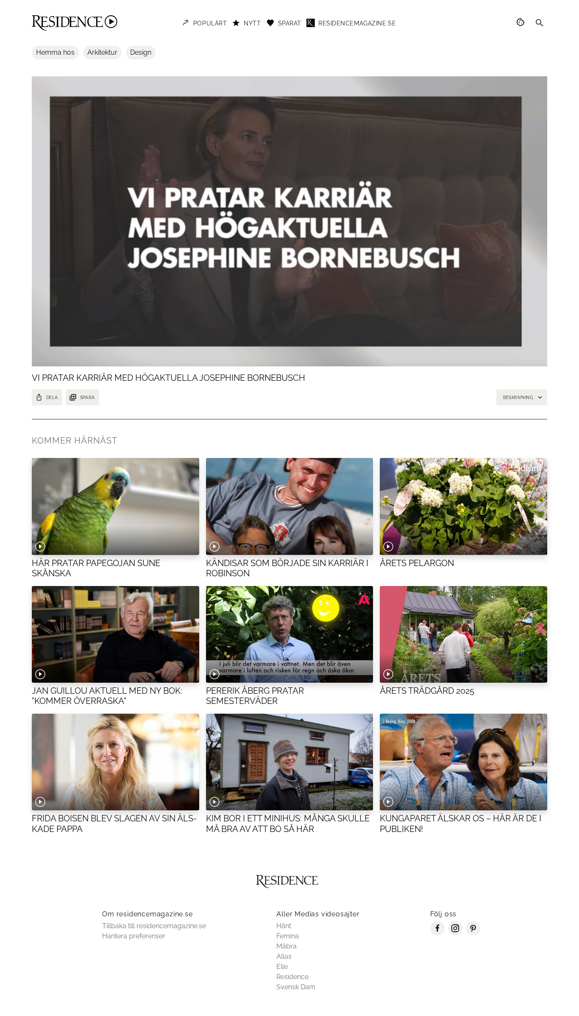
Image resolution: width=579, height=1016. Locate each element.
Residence (292, 977)
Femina (287, 936)
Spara (87, 397)
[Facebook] (437, 933)
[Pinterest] (473, 933)
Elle (282, 967)
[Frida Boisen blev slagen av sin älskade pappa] (115, 762)
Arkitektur (102, 52)
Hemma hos (55, 52)
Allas (284, 956)
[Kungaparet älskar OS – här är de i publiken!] (463, 762)
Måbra (286, 946)
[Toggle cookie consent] (522, 23)
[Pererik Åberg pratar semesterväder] (289, 634)
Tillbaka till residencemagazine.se (154, 926)
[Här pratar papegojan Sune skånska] (115, 506)
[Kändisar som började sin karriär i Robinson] (289, 506)
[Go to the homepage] (74, 23)
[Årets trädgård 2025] (463, 634)
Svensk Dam (295, 987)
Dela (52, 397)
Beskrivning (518, 397)
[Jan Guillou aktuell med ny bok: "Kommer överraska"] (115, 634)
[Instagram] (455, 933)
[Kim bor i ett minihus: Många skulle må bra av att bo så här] (289, 762)
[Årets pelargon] (463, 506)
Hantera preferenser (133, 936)
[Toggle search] (539, 23)
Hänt (283, 926)
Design (140, 52)
